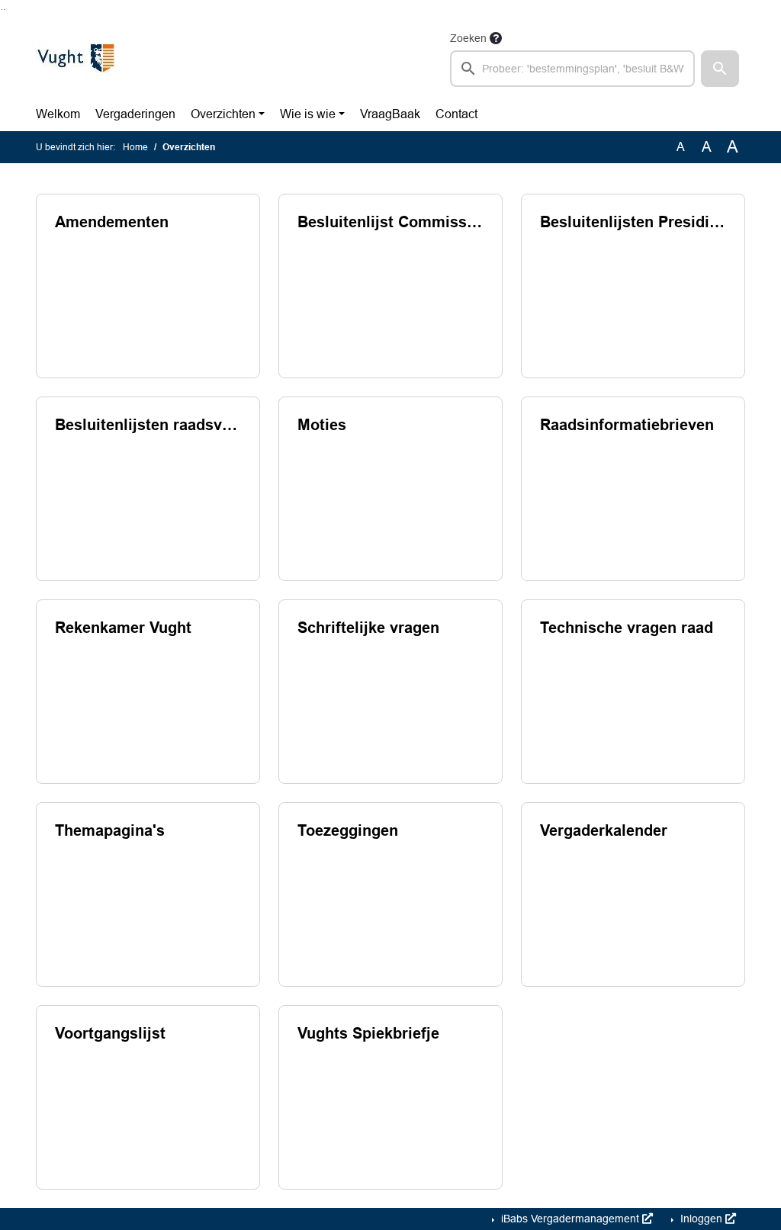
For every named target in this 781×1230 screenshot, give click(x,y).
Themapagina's (110, 830)
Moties (321, 424)
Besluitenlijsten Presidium (633, 222)
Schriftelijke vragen (368, 627)
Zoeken (468, 38)
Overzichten (223, 114)
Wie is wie (308, 114)
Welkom (58, 114)
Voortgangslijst (110, 1033)
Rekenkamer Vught (123, 627)
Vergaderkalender (603, 830)
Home (135, 147)
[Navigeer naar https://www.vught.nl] (75, 58)
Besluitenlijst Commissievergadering (390, 222)
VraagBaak (390, 114)
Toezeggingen (347, 830)
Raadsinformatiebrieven (627, 424)
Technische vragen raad (626, 627)
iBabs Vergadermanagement (570, 1218)
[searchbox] (572, 68)
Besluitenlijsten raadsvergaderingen (148, 424)
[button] (720, 68)
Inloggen (701, 1218)
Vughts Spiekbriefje (368, 1033)
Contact (456, 114)
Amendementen (112, 222)
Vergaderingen (135, 114)
